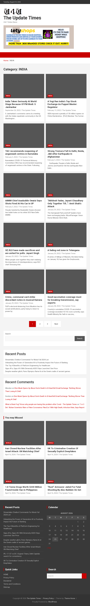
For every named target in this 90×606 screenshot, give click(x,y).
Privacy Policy (9, 578)
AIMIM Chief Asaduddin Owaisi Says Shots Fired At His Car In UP (23, 202)
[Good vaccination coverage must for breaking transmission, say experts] (66, 282)
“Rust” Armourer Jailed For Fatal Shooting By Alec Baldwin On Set (64, 488)
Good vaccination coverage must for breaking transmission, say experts (64, 300)
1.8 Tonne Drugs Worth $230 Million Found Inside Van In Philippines (23, 488)
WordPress (52, 602)
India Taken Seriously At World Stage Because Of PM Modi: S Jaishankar (21, 104)
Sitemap (7, 587)
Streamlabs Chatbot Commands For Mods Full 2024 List (27, 360)
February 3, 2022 (11, 207)
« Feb (49, 548)
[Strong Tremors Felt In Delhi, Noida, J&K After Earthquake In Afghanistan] (66, 135)
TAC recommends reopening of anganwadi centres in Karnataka (21, 152)
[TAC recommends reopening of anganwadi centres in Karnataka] (23, 135)
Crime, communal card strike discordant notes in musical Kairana (23, 298)
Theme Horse (69, 598)
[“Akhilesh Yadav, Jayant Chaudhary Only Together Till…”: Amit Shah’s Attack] (66, 185)
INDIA (8, 96)
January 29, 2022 (54, 210)
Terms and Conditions (12, 584)
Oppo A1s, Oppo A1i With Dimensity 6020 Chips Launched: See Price (31, 368)
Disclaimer (7, 581)
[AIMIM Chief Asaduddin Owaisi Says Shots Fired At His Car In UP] (23, 185)
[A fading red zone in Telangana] (66, 235)
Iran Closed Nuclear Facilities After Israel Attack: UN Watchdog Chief (23, 450)
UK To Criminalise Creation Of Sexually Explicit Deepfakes (63, 450)
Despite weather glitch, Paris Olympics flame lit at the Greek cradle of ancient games (37, 371)
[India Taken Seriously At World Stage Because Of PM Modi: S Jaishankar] (23, 86)
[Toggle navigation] (6, 55)
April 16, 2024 (10, 454)
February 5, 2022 (11, 157)
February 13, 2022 (54, 110)
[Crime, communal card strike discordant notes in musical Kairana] (23, 282)
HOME (6, 574)
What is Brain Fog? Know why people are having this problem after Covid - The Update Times (41, 404)
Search (8, 334)
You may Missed (14, 417)
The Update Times (22, 18)
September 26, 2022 (12, 110)
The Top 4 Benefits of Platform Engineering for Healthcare (27, 365)
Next (56, 324)
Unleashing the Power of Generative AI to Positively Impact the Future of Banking (36, 363)
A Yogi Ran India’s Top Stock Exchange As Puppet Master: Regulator (62, 104)
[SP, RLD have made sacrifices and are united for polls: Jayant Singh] (23, 235)
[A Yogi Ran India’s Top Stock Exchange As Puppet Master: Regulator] (66, 86)
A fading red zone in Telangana (63, 250)
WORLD (8, 443)
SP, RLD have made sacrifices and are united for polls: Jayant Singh (22, 252)
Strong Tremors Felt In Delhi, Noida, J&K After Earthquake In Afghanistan (66, 154)
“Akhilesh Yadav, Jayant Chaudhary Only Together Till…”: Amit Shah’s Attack (65, 203)
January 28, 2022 (54, 306)
